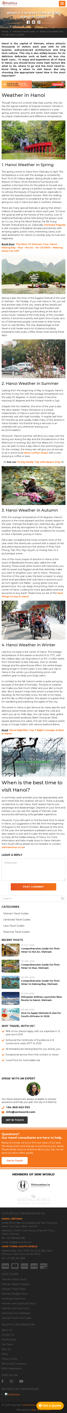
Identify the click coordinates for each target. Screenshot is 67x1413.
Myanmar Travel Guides (16, 931)
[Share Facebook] (28, 22)
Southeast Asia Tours (13, 1298)
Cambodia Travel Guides (16, 919)
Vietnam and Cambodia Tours (18, 1303)
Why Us (6, 1349)
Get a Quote (51, 1405)
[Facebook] (2, 1381)
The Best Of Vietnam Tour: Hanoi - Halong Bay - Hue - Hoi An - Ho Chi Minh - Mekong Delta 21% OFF (32, 247)
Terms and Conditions (14, 1363)
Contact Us (8, 1334)
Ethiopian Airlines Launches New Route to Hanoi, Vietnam (41, 998)
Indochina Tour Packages (16, 1313)
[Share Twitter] (33, 22)
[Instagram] (11, 1381)
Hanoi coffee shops (35, 452)
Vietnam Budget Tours (14, 1293)
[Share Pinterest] (38, 22)
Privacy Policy (9, 1358)
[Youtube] (21, 1381)
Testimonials (9, 1339)
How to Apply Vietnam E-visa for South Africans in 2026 (41, 1015)
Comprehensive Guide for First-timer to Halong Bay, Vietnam (40, 982)
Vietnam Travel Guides (16, 913)
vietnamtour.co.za (13, 847)
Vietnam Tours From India (16, 1318)
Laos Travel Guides (13, 925)
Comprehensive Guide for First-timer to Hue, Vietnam (40, 966)
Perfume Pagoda (54, 224)
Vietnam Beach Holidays (16, 1284)
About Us (7, 1329)
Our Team (7, 1344)
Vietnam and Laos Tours (15, 1308)
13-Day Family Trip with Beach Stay (38, 462)
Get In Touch (15, 1120)
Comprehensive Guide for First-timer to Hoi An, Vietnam (40, 950)
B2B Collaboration (12, 1368)
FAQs (5, 1354)
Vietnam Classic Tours (14, 1279)
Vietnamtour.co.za (32, 1404)
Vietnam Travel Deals (14, 1289)
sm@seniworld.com (20, 1242)
